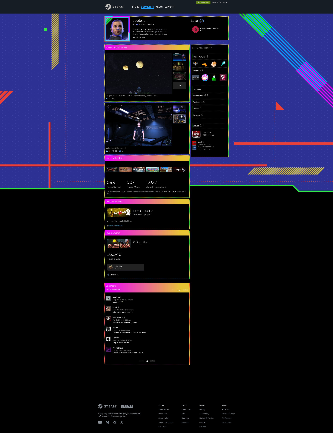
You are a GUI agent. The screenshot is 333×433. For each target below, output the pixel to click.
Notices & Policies (206, 418)
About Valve (186, 409)
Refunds (202, 427)
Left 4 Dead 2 (143, 211)
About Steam (163, 409)
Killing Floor (141, 242)
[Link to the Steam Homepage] (114, 9)
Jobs (183, 414)
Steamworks (163, 418)
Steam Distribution (165, 422)
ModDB (201, 142)
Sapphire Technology (206, 147)
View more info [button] (139, 38)
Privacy (202, 409)
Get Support (226, 418)
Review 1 (114, 274)
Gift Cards (162, 427)
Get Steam (226, 409)
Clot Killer (119, 266)
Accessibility (204, 414)
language (222, 2)
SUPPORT (169, 7)
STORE (135, 7)
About (159, 7)
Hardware (185, 418)
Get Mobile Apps (228, 414)
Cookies (202, 422)
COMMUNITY (147, 7)
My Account (227, 422)
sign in (214, 2)
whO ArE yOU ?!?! (148, 29)
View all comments (113, 290)
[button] (209, 20)
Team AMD (207, 132)
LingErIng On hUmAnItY (144, 34)
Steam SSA (162, 414)
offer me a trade (169, 191)
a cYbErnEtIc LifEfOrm (145, 32)
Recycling (185, 422)
